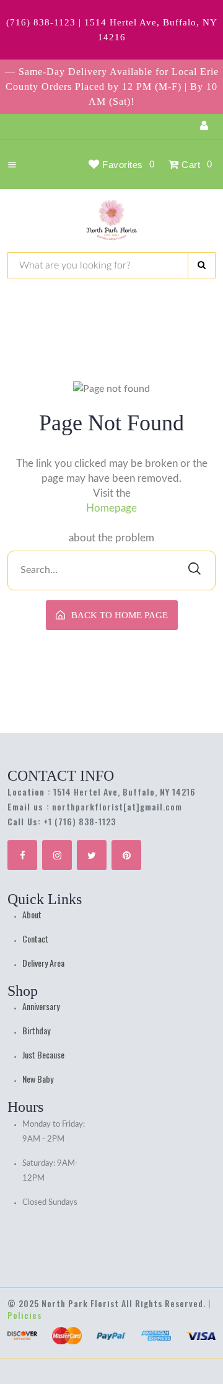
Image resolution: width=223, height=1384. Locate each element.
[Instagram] (57, 855)
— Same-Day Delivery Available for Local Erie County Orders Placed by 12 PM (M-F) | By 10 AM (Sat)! (112, 86)
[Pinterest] (126, 855)
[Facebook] (22, 855)
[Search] (202, 265)
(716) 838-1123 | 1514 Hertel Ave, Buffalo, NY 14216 (111, 29)
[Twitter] (92, 855)
